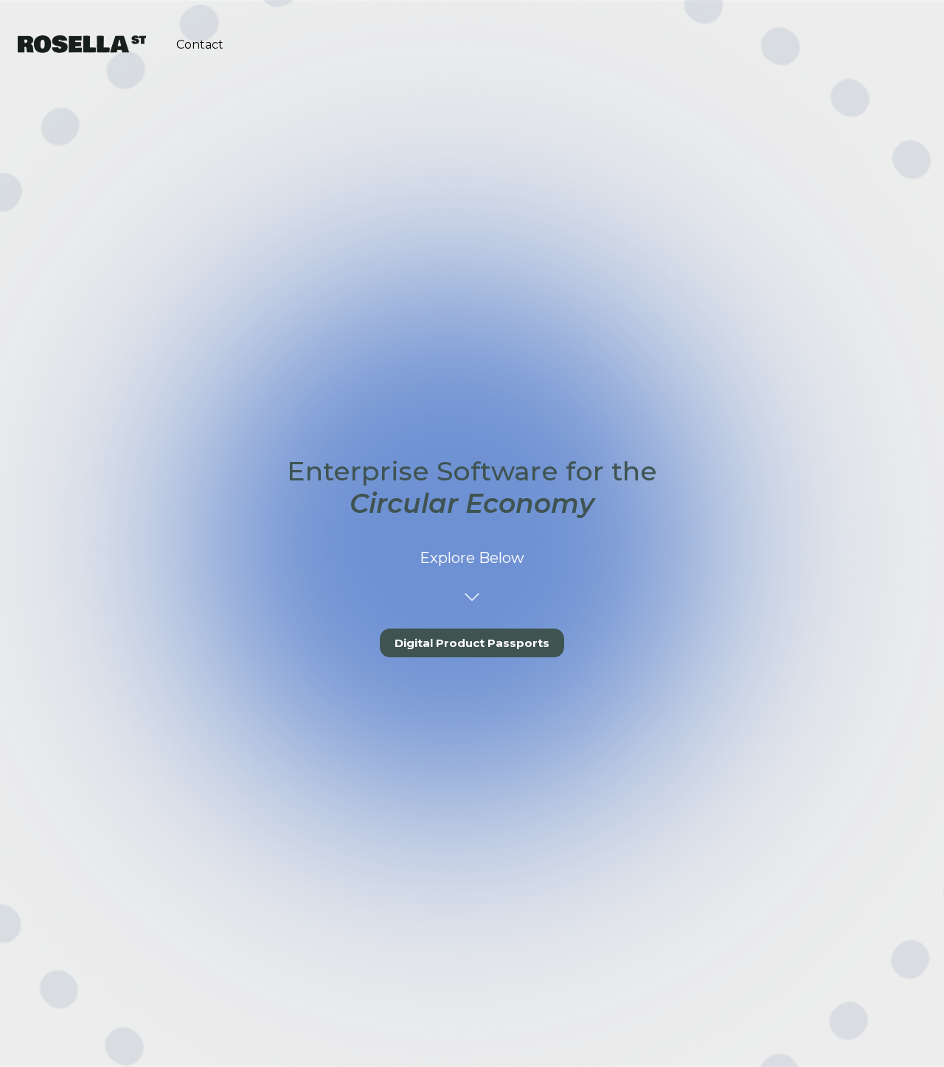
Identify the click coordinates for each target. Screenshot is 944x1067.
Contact (199, 45)
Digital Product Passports (472, 643)
